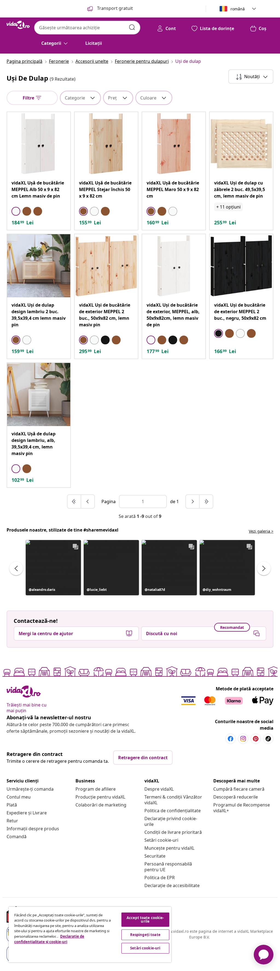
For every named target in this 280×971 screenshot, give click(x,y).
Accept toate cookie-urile (145, 919)
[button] (53, 567)
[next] (193, 501)
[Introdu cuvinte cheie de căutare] (132, 27)
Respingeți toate (145, 934)
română (238, 8)
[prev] (87, 501)
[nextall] (206, 501)
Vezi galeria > (261, 531)
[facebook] (230, 738)
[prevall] (74, 501)
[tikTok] (268, 738)
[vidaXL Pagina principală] (18, 25)
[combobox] (87, 27)
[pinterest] (255, 738)
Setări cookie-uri (161, 840)
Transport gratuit (114, 8)
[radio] (15, 211)
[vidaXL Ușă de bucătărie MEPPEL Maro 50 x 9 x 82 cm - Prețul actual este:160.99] (173, 143)
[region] (90, 934)
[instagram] (243, 738)
